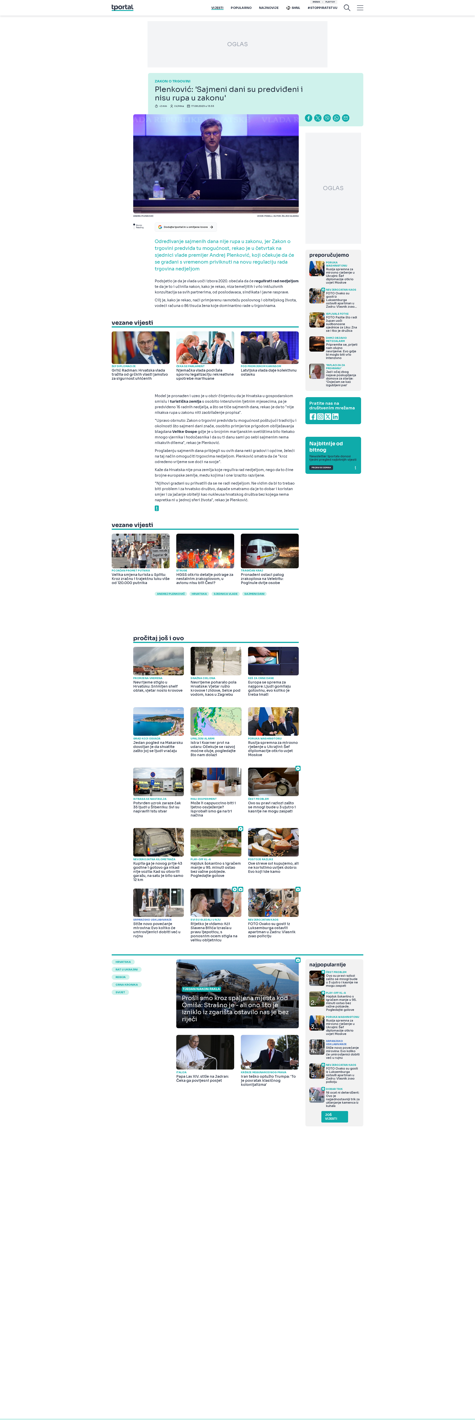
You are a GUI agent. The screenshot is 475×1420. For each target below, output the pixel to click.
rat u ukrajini (127, 969)
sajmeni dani (254, 594)
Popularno (241, 8)
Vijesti (217, 8)
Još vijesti (331, 1117)
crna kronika (127, 984)
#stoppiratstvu (322, 8)
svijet (120, 992)
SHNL (296, 8)
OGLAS (237, 44)
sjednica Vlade (226, 594)
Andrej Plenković (171, 594)
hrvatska (199, 594)
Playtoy (330, 2)
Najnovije (269, 8)
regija (121, 977)
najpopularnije (327, 965)
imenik (316, 2)
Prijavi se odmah (321, 467)
